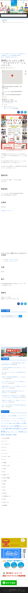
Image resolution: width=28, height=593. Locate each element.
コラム (4, 450)
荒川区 (5, 104)
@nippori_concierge (14, 259)
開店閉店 (5, 505)
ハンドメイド (12, 106)
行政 (4, 499)
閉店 (12, 434)
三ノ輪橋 (13, 423)
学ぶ (4, 471)
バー (11, 420)
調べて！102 (6, 502)
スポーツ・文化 (6, 456)
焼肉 (22, 428)
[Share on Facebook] (18, 113)
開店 (15, 435)
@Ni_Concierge (13, 261)
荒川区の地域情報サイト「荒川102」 (15, 589)
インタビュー (6, 444)
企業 (22, 423)
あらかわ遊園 (12, 415)
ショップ (11, 418)
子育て (7, 426)
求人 (4, 487)
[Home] (3, 21)
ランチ (23, 421)
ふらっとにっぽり (8, 108)
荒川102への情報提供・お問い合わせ (9, 57)
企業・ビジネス (6, 465)
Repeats (6, 88)
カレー (7, 418)
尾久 (13, 426)
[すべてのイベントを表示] (25, 71)
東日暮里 (16, 428)
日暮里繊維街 (15, 108)
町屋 (3, 431)
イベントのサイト (7, 102)
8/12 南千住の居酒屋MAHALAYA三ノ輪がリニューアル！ (14, 367)
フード (14, 421)
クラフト (6, 106)
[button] (25, 74)
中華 (20, 423)
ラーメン (3, 423)
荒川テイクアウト (14, 432)
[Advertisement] (14, 38)
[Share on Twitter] (22, 113)
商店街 (4, 426)
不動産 (4, 462)
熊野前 (25, 428)
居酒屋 (16, 426)
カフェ (3, 418)
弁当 (20, 426)
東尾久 (11, 428)
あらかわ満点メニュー (4, 415)
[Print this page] (25, 113)
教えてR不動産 (6, 477)
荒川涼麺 (25, 432)
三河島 (17, 423)
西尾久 (3, 435)
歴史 (20, 428)
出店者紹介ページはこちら (6, 210)
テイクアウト (6, 421)
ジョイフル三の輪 (17, 418)
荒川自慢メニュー (7, 496)
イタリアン (18, 415)
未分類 (4, 480)
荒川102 (9, 432)
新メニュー (23, 426)
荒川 (6, 432)
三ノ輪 (9, 423)
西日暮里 (8, 435)
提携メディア (6, 474)
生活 (4, 490)
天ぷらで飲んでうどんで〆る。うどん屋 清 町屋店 (12, 372)
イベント (23, 415)
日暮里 (6, 428)
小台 (11, 426)
